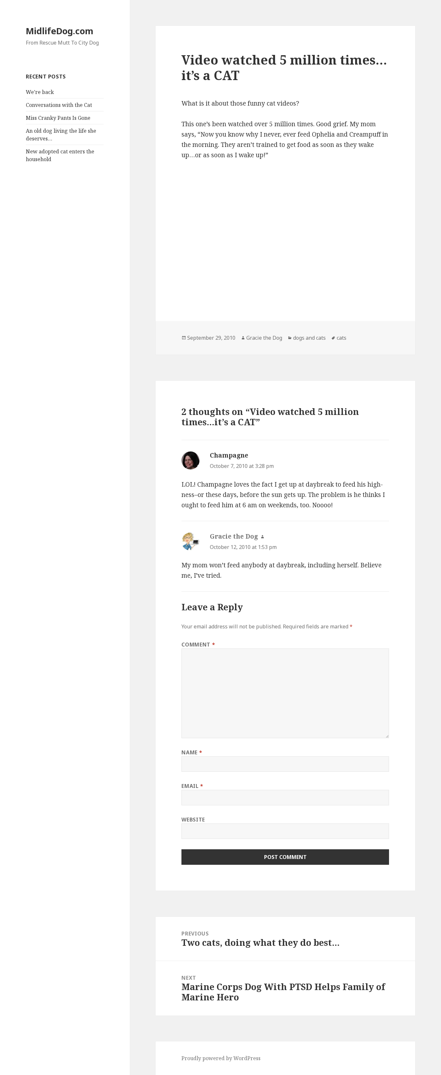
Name (191, 752)
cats (341, 337)
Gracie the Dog (264, 337)
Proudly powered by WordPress (221, 1058)
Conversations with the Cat (59, 105)
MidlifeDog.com (59, 31)
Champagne (229, 455)
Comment (198, 644)
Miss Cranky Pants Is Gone (58, 117)
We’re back (40, 92)
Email (192, 786)
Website (193, 819)
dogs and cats (309, 337)
